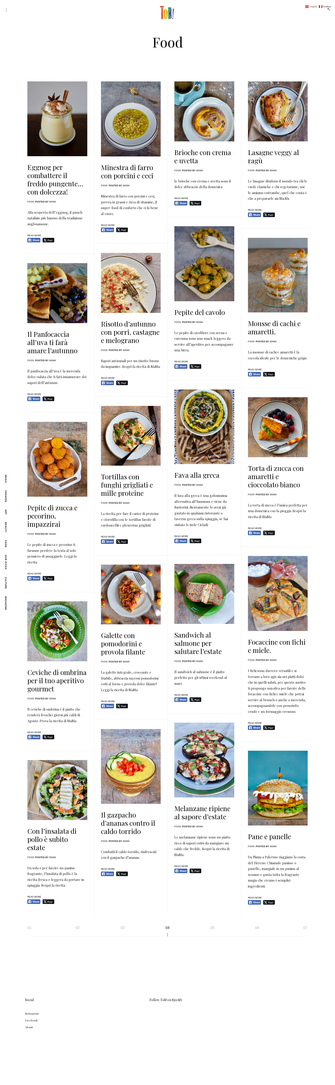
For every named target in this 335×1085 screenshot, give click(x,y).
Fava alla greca (196, 475)
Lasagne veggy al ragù (273, 156)
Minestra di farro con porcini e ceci (127, 171)
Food (6, 544)
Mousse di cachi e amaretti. (274, 327)
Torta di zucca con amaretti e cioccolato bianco (276, 476)
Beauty (6, 527)
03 (123, 928)
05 (212, 928)
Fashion (6, 496)
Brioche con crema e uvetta (202, 156)
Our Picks (6, 562)
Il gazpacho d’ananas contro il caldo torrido (128, 823)
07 (305, 928)
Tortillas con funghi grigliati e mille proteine (127, 485)
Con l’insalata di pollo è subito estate (52, 839)
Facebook (31, 1020)
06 (257, 928)
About (29, 1027)
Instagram (32, 1013)
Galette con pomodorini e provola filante (123, 643)
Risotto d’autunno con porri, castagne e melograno (130, 332)
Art (6, 512)
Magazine (6, 603)
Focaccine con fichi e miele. (277, 646)
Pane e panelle (269, 836)
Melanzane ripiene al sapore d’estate (202, 812)
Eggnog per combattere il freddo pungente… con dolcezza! (55, 179)
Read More (34, 235)
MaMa (52, 201)
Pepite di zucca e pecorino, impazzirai (52, 516)
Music (6, 479)
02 (78, 928)
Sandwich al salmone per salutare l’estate (198, 643)
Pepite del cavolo (199, 312)
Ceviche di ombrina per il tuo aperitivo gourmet (57, 680)
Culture (6, 583)
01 (30, 928)
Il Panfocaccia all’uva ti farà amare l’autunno (52, 342)
